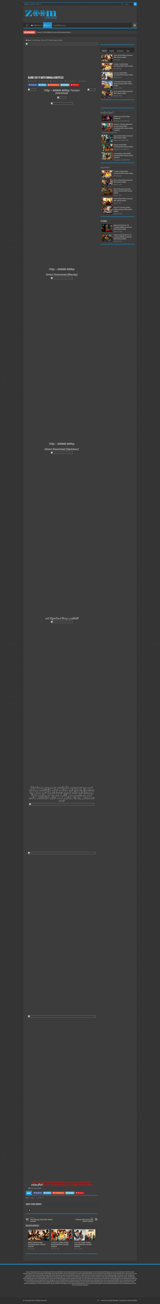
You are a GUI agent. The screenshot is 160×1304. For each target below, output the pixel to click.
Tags (127, 51)
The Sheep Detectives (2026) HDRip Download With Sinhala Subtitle (123, 83)
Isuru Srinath (33, 81)
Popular (111, 51)
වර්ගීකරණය (37, 25)
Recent (104, 51)
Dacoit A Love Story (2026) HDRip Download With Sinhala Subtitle (123, 209)
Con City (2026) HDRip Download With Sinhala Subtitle (53, 32)
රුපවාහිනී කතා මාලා (59, 25)
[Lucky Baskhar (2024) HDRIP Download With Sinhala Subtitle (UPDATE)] (107, 156)
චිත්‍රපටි (48, 25)
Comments (120, 51)
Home (27, 25)
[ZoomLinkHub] (41, 14)
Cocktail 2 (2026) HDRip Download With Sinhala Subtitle (60, 1244)
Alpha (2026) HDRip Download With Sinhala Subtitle (36, 1244)
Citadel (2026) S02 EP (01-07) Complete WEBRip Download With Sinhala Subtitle (123, 237)
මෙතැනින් (37, 1184)
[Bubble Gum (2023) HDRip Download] (107, 118)
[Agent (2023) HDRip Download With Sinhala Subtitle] (107, 138)
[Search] (135, 4)
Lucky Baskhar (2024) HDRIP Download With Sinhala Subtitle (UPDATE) (123, 155)
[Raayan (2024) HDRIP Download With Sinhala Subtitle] (107, 147)
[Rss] (122, 4)
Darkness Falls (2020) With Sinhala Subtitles (84, 1219)
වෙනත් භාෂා (36, 40)
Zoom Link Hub (113, 1300)
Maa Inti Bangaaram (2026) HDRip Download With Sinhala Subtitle (123, 191)
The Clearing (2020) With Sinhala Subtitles (41, 1219)
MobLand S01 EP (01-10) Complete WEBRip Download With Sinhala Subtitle (123, 227)
